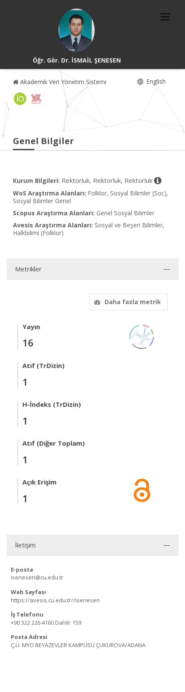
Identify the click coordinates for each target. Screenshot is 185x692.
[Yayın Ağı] (142, 336)
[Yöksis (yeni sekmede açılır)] (36, 98)
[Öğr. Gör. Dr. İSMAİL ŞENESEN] (76, 30)
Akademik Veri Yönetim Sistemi (62, 82)
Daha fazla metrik (133, 302)
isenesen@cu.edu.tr (37, 577)
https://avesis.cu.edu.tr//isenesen (55, 600)
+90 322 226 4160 (32, 622)
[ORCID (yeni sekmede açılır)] (20, 98)
